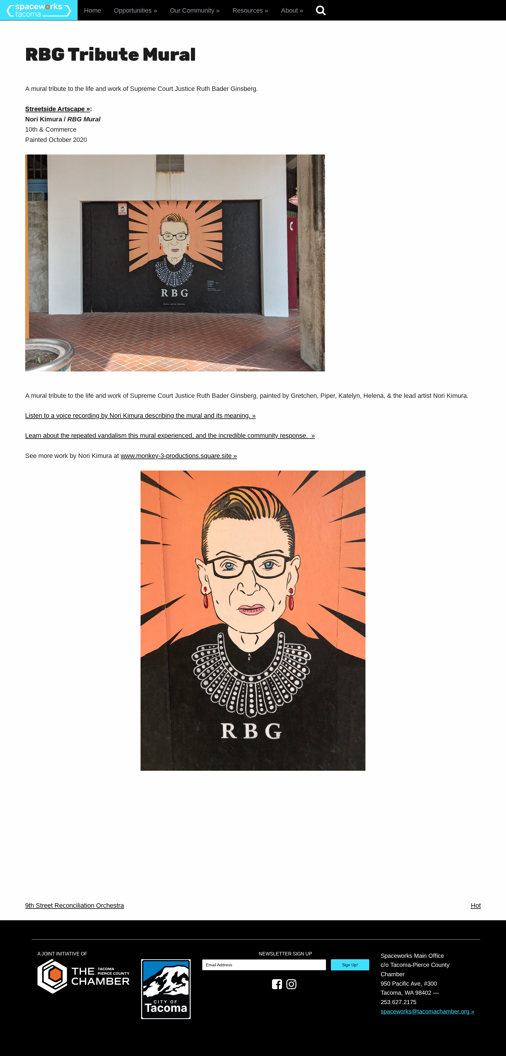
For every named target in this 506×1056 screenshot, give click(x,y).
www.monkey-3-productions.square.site (176, 455)
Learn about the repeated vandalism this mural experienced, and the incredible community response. (167, 435)
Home (92, 10)
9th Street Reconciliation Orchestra (74, 905)
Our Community (192, 10)
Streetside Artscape (55, 109)
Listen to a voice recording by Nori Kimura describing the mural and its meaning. (137, 415)
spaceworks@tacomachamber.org (425, 1011)
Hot (476, 905)
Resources (248, 10)
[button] (175, 263)
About (289, 10)
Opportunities (133, 10)
